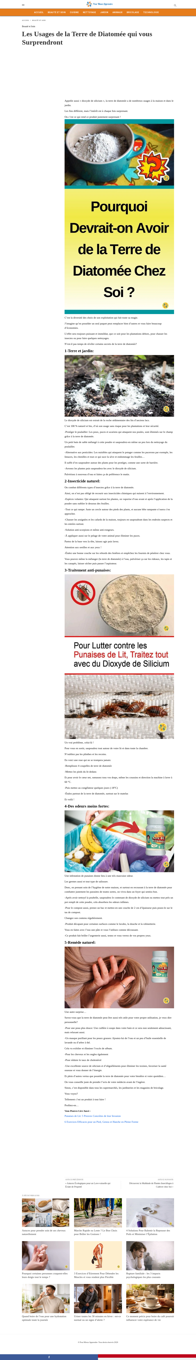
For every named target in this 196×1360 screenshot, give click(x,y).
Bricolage (133, 12)
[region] (98, 69)
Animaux (117, 12)
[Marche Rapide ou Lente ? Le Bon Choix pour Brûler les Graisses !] (98, 1212)
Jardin (104, 12)
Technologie (151, 12)
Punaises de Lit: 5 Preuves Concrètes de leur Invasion (93, 1116)
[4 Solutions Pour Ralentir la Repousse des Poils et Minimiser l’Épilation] (150, 1212)
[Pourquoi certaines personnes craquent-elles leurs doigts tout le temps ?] (46, 1255)
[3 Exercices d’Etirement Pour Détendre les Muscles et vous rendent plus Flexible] (98, 1255)
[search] (175, 5)
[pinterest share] (147, 1356)
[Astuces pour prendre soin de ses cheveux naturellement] (46, 1212)
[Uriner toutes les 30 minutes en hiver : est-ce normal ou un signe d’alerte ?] (98, 1298)
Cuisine (74, 12)
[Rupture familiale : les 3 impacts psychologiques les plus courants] (150, 1255)
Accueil (39, 12)
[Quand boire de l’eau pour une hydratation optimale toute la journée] (46, 1298)
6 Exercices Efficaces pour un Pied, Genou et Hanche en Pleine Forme (101, 1121)
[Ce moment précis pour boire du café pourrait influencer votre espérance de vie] (150, 1298)
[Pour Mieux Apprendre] (99, 4)
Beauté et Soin (57, 12)
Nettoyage (89, 12)
